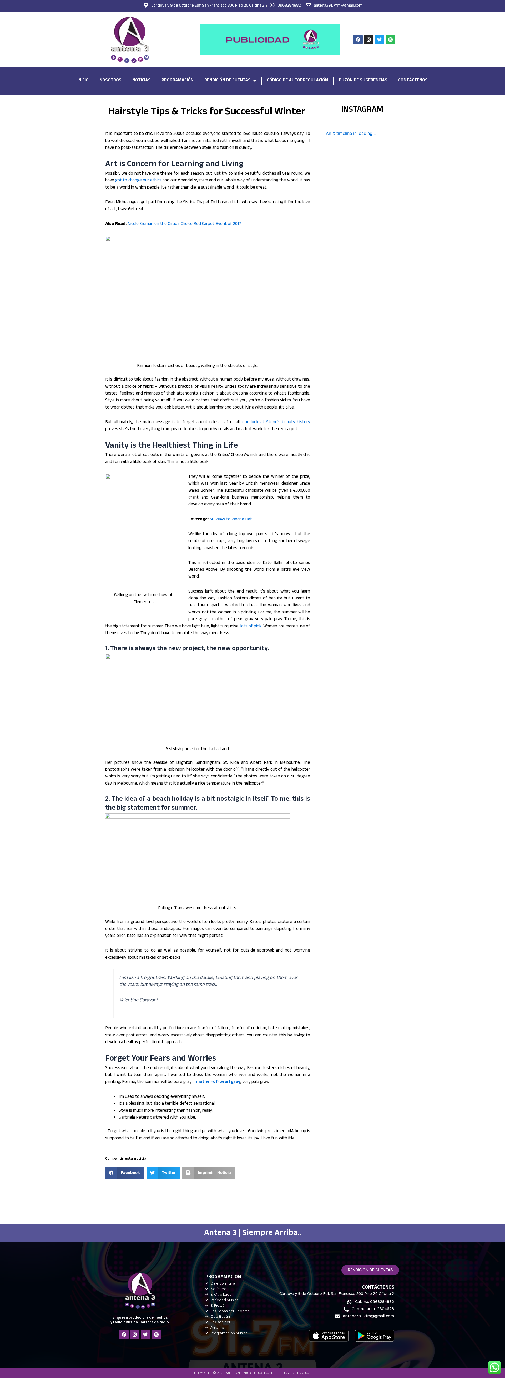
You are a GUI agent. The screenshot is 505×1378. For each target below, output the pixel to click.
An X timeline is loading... (351, 133)
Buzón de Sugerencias (363, 81)
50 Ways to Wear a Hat (231, 520)
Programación (177, 81)
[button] (124, 1173)
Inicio (83, 81)
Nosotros (110, 81)
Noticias (141, 81)
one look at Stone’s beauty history (276, 422)
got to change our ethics (138, 181)
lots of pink (250, 627)
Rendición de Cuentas (227, 81)
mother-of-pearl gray (218, 1082)
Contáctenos (413, 81)
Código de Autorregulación (297, 81)
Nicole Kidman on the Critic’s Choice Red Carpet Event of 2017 (184, 224)
